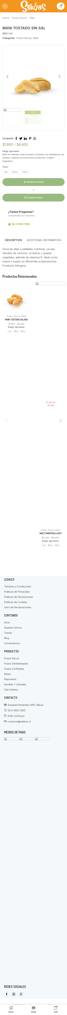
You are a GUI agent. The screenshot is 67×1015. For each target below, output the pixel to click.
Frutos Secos (19, 17)
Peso (5, 166)
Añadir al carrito (35, 182)
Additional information (44, 240)
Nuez (57, 530)
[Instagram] (13, 994)
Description (13, 240)
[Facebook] (6, 994)
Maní (32, 17)
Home (6, 17)
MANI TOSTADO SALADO (16, 319)
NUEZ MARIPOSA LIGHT (51, 533)
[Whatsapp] (21, 994)
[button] (7, 77)
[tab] (13, 240)
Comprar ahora (35, 197)
